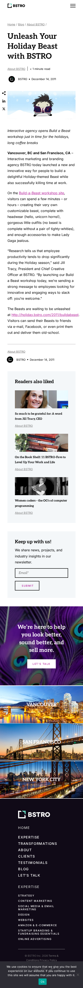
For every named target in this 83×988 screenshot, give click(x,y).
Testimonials (33, 863)
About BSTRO (36, 24)
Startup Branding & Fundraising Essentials (38, 932)
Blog (21, 24)
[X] (3, 109)
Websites (26, 919)
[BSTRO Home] (16, 6)
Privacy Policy (48, 960)
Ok (42, 981)
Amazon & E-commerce (37, 925)
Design (24, 914)
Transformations (37, 843)
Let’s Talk (29, 875)
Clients (26, 856)
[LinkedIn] (3, 101)
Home (11, 24)
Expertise (29, 837)
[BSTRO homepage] (34, 815)
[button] (73, 6)
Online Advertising (35, 939)
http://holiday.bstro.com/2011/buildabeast (45, 315)
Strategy (26, 895)
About (25, 850)
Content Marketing (35, 900)
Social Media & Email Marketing (36, 908)
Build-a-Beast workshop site (41, 193)
